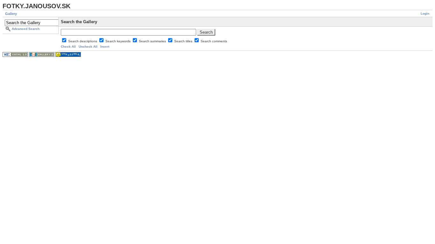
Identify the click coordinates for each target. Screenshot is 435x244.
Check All (68, 46)
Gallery (11, 14)
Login (425, 13)
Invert (104, 46)
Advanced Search (25, 28)
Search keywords (118, 41)
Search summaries (153, 41)
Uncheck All (88, 46)
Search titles (183, 41)
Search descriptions (83, 41)
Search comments (214, 41)
